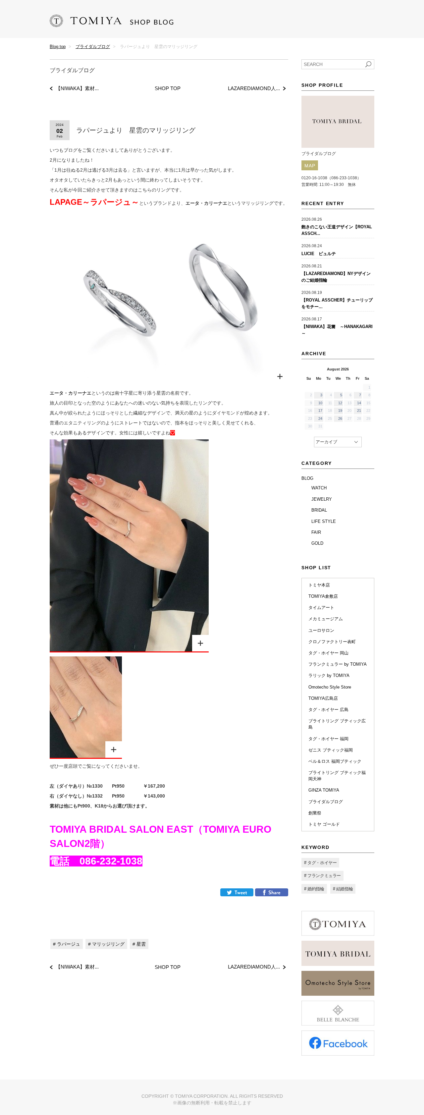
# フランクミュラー (322, 875)
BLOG (307, 478)
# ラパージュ (66, 944)
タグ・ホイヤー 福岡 (328, 738)
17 (320, 411)
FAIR (316, 532)
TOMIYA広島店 (323, 698)
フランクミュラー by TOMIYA (337, 664)
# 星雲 (139, 944)
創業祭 (314, 812)
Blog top (58, 46)
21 (359, 411)
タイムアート (321, 607)
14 (359, 403)
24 (320, 418)
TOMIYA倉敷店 (323, 596)
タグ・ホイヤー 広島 (328, 709)
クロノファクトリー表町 (332, 641)
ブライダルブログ (93, 46)
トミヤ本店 (319, 585)
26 (340, 418)
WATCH (319, 487)
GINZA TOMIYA (323, 790)
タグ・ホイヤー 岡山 (328, 652)
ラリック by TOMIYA (328, 675)
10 (320, 403)
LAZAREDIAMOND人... (254, 88)
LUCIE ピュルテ (318, 253)
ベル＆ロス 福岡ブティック (334, 761)
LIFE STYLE (323, 521)
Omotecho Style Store (329, 687)
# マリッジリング (106, 944)
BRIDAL (319, 510)
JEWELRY (321, 499)
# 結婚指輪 (343, 888)
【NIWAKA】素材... (77, 88)
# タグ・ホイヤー (320, 862)
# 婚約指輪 (314, 888)
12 (340, 403)
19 (340, 411)
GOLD (317, 543)
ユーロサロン (321, 630)
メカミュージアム (325, 618)
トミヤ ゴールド (324, 824)
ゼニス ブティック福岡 (330, 750)
